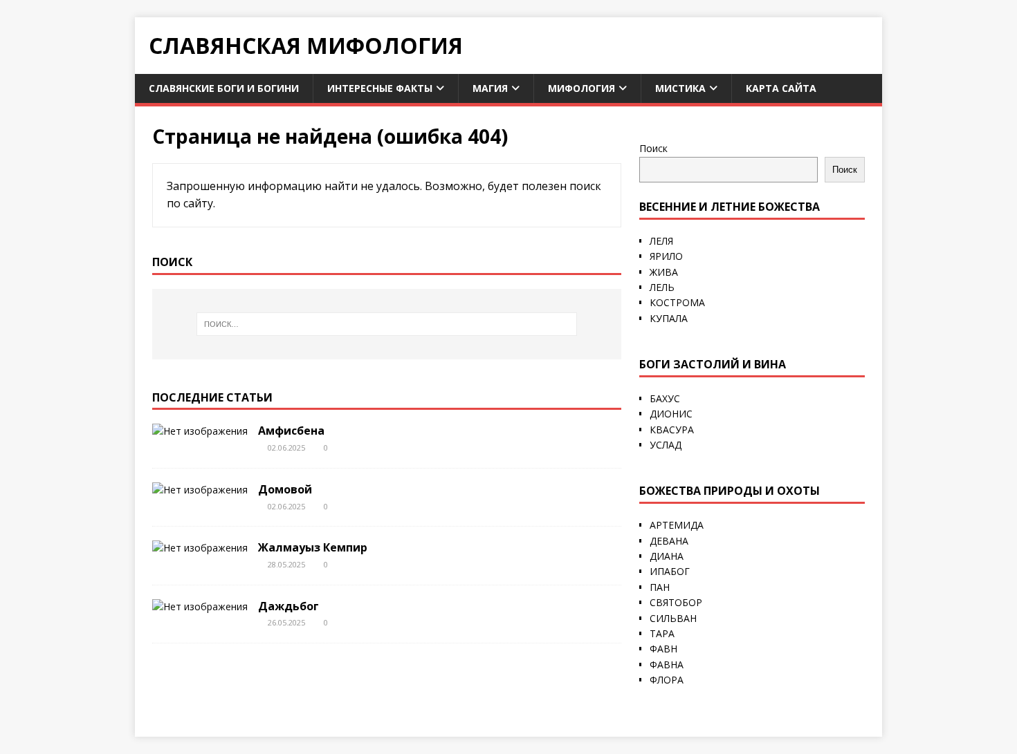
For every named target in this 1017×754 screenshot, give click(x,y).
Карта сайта (781, 88)
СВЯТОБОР (676, 602)
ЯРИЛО (666, 256)
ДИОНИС (671, 413)
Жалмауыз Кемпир (312, 547)
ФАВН (663, 648)
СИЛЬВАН (673, 618)
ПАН (660, 587)
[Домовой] (200, 489)
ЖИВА (664, 272)
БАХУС (665, 398)
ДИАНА (667, 556)
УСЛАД (665, 444)
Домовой (285, 489)
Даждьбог (288, 606)
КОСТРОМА (677, 302)
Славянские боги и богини (224, 88)
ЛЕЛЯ (661, 240)
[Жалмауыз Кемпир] (200, 547)
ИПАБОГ (670, 571)
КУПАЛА (669, 318)
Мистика (680, 88)
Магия (490, 88)
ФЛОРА (667, 679)
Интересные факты (379, 88)
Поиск (653, 148)
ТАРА (662, 633)
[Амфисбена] (200, 430)
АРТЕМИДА (677, 524)
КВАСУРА (672, 429)
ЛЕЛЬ (662, 287)
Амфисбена (291, 430)
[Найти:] (387, 324)
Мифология (581, 88)
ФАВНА (667, 664)
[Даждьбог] (200, 606)
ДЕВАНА (669, 540)
